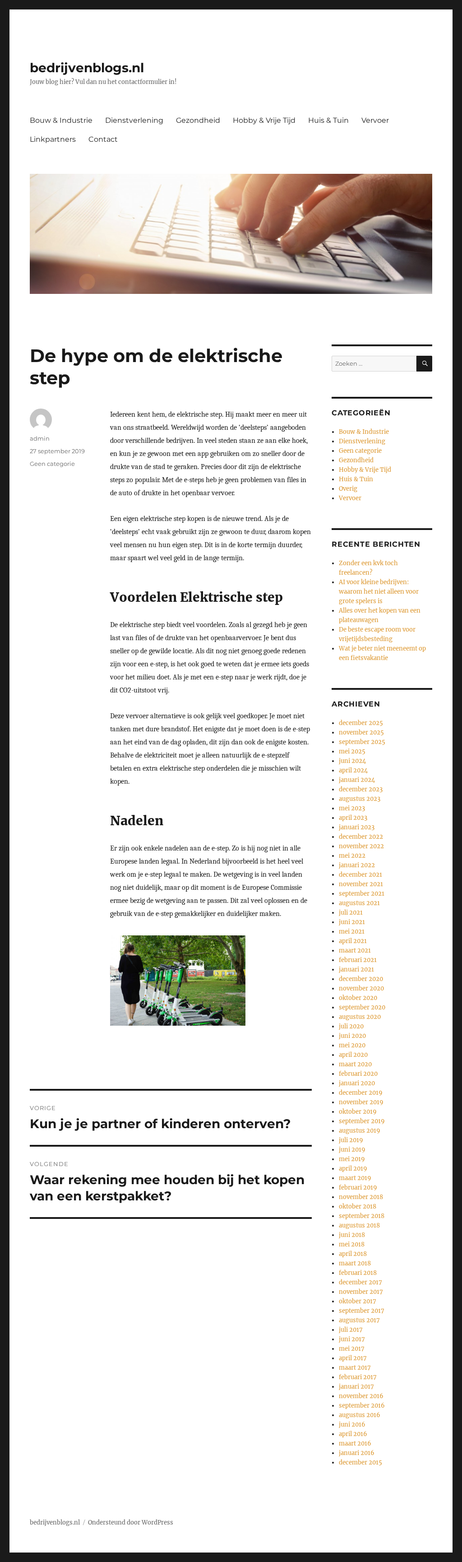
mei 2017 (352, 1349)
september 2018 (361, 1216)
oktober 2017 (357, 1301)
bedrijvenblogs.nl (87, 67)
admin (40, 438)
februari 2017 (358, 1377)
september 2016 (362, 1405)
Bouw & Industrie (61, 120)
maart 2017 (355, 1367)
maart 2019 (355, 1178)
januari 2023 (356, 827)
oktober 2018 (357, 1206)
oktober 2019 (358, 1112)
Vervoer (375, 120)
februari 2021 (358, 960)
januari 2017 (356, 1386)
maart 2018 (355, 1263)
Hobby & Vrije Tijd (264, 120)
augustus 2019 (359, 1130)
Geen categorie (52, 463)
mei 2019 (352, 1159)
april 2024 (353, 770)
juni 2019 (352, 1149)
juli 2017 (351, 1330)
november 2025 (361, 732)
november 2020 (361, 988)
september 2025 (362, 742)
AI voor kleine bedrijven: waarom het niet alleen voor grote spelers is (379, 591)
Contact (103, 139)
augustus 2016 (359, 1415)
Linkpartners (53, 139)
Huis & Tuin (328, 120)
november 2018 (361, 1197)
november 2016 (361, 1396)
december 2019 (361, 1093)
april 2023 (353, 818)
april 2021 (353, 941)
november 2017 (361, 1292)
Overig (348, 489)
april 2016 (353, 1434)
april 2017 (353, 1358)
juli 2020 (351, 1026)
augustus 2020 (360, 1017)
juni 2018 (352, 1235)
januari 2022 (357, 865)
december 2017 (360, 1282)
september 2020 (362, 1007)
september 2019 (362, 1121)
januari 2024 (357, 780)
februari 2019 (358, 1187)
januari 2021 (356, 969)
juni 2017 (352, 1339)
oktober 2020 (358, 998)
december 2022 (361, 837)
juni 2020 (352, 1036)
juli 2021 (351, 912)
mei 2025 (352, 751)
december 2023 (361, 789)
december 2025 (361, 723)
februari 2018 (358, 1273)
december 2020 (361, 979)
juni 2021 (352, 922)
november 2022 (361, 846)
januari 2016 (356, 1453)
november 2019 (361, 1102)
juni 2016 (352, 1424)
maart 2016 (355, 1443)
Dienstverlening (134, 120)
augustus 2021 (359, 903)
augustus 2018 (359, 1225)
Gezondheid (198, 120)
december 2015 (360, 1462)
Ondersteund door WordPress (130, 1522)
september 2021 (361, 893)
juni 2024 (352, 761)
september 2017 (361, 1311)
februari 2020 (358, 1074)
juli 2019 (351, 1140)
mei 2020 (352, 1045)
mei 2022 (352, 856)
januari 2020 (357, 1083)
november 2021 (361, 884)
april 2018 (353, 1254)
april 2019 (353, 1168)
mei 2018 (352, 1244)
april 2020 (353, 1055)
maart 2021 (355, 950)
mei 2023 (352, 808)
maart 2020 (355, 1064)
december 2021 (360, 875)
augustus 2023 (359, 799)
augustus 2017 (359, 1320)
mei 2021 (352, 931)
